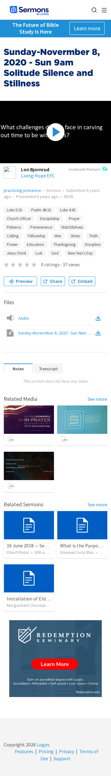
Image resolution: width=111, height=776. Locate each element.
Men (58, 236)
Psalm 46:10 (41, 210)
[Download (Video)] (99, 333)
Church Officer (19, 218)
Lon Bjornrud (35, 169)
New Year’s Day (80, 253)
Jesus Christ (16, 253)
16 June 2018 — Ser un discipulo (39, 545)
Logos (43, 744)
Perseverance (41, 227)
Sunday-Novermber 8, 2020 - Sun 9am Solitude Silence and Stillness (56, 333)
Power (12, 244)
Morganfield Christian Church (33, 605)
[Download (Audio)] (99, 318)
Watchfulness (72, 227)
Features (24, 751)
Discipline (93, 244)
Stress (75, 236)
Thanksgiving (64, 244)
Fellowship (36, 236)
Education (35, 244)
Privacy (66, 751)
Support (62, 758)
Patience (14, 227)
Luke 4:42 (67, 210)
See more (97, 399)
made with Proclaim (85, 169)
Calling (12, 236)
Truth (93, 236)
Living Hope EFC (38, 175)
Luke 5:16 (14, 210)
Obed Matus (18, 552)
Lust (38, 253)
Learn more (87, 28)
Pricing (46, 751)
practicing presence (22, 190)
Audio (23, 318)
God (55, 253)
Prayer (74, 218)
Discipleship (50, 218)
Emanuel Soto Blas (77, 552)
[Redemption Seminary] (55, 658)
